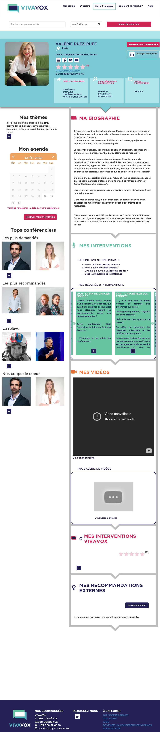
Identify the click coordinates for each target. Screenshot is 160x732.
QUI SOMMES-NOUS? (115, 715)
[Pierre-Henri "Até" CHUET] (16, 346)
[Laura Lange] (50, 256)
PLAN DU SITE (111, 728)
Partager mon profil (146, 53)
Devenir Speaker (104, 6)
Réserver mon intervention (144, 44)
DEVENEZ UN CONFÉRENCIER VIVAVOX (127, 725)
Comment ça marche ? (130, 6)
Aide (150, 6)
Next (152, 323)
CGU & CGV (110, 718)
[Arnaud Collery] (16, 300)
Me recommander (137, 605)
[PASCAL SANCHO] (50, 346)
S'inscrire (85, 6)
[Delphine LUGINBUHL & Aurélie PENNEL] (50, 301)
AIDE (106, 722)
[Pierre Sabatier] (16, 256)
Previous (74, 323)
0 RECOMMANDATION (68, 71)
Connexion (69, 6)
